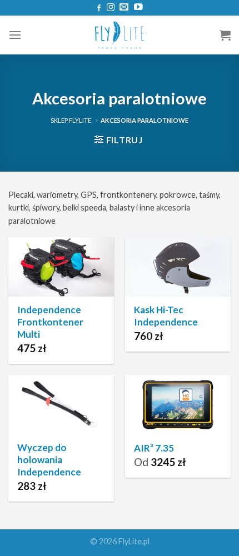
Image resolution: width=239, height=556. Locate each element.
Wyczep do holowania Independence (49, 460)
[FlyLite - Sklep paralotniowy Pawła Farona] (119, 35)
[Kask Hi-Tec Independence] (178, 267)
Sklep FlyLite (71, 120)
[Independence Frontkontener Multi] (61, 267)
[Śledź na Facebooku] (99, 8)
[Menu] (15, 34)
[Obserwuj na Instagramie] (110, 7)
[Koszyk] (225, 35)
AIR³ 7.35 (154, 448)
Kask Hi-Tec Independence (166, 316)
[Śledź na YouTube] (138, 7)
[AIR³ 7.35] (178, 404)
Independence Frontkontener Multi (50, 322)
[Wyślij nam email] (124, 7)
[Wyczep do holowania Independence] (61, 404)
